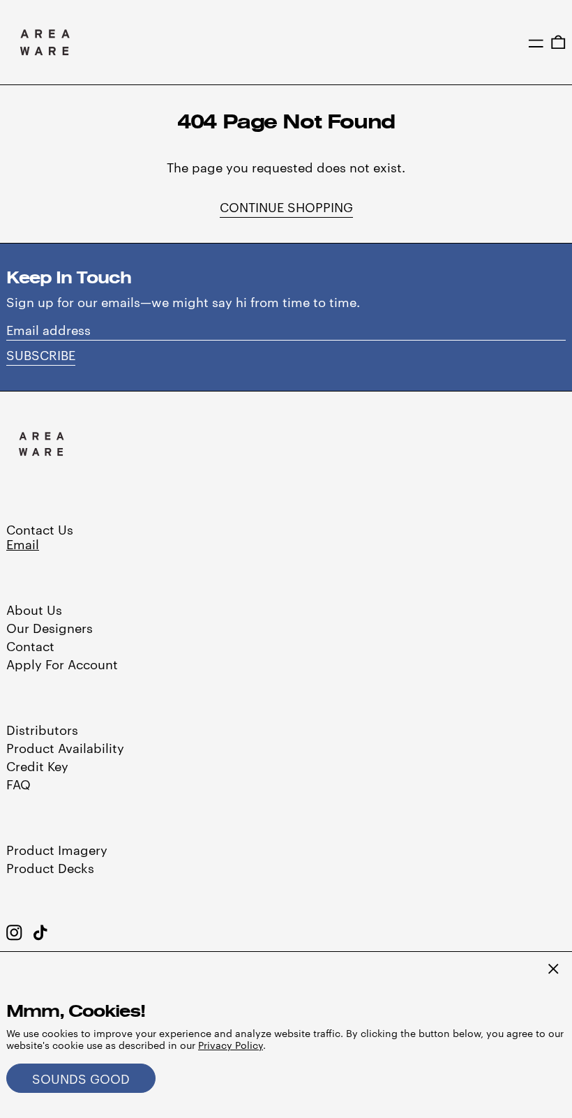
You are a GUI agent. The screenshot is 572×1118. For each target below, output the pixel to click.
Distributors (42, 729)
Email (22, 543)
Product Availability (65, 747)
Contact (30, 645)
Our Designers (49, 627)
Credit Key (37, 765)
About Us (34, 609)
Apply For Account (62, 663)
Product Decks (50, 867)
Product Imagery (56, 849)
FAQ (18, 783)
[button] (558, 42)
